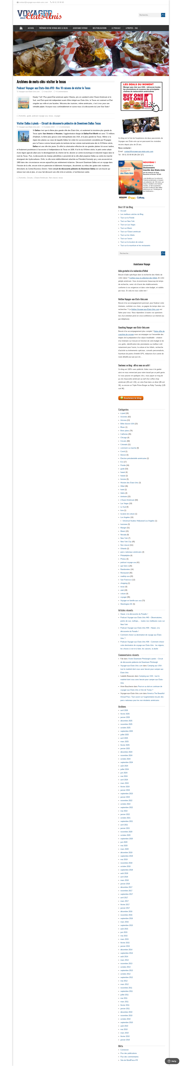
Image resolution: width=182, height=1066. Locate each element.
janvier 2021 (125, 828)
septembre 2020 (126, 839)
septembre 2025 (126, 731)
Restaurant (124, 573)
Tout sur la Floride (127, 218)
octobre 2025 (125, 728)
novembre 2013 (126, 963)
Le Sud (123, 507)
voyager (57, 116)
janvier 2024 (125, 790)
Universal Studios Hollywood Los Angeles (139, 521)
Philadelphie (125, 555)
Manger (123, 528)
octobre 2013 (125, 967)
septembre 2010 (126, 1022)
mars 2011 (124, 1002)
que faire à (124, 566)
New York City (125, 542)
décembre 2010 (126, 1012)
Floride (123, 465)
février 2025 (125, 745)
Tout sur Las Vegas (127, 225)
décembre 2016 (126, 911)
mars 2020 (124, 849)
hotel (122, 490)
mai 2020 (124, 846)
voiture (123, 594)
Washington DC (126, 604)
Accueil (31, 28)
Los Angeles (125, 517)
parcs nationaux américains (131, 552)
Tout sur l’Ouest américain (130, 232)
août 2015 (124, 929)
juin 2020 (123, 842)
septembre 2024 (126, 762)
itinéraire (123, 497)
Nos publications (99, 28)
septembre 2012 (126, 977)
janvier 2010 (125, 1040)
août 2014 (124, 957)
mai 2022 (124, 811)
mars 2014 (124, 960)
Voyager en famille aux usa (130, 601)
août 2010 (124, 1026)
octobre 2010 (125, 1019)
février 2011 (124, 1005)
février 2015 (125, 943)
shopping (123, 583)
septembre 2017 (126, 894)
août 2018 (124, 873)
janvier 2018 (125, 884)
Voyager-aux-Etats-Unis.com (29, 92)
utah (122, 590)
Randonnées (125, 569)
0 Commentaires (62, 92)
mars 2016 (124, 922)
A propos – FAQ (132, 28)
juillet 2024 (124, 769)
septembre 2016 (126, 918)
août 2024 (124, 766)
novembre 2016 (126, 915)
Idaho (122, 493)
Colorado (123, 444)
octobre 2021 (125, 818)
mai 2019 (124, 859)
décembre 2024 (126, 752)
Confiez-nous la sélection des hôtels (143, 278)
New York (124, 538)
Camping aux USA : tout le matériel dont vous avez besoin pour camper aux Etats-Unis (141, 669)
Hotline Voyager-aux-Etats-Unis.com (145, 309)
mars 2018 (124, 880)
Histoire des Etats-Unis (129, 483)
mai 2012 (124, 981)
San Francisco (126, 580)
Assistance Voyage (80, 28)
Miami (122, 531)
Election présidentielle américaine (133, 458)
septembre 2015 (126, 925)
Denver (123, 455)
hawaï (122, 472)
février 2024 (125, 787)
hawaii (122, 476)
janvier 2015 (125, 946)
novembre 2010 (126, 1016)
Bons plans (124, 431)
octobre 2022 (125, 804)
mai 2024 (124, 776)
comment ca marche (128, 448)
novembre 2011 (126, 988)
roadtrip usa (125, 576)
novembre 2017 (126, 891)
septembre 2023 (126, 794)
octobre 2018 (125, 866)
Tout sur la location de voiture (131, 242)
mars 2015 (124, 939)
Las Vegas (124, 503)
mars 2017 (124, 901)
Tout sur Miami (126, 228)
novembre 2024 (126, 755)
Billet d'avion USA (127, 424)
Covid (122, 451)
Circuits (30, 178)
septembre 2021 (126, 821)
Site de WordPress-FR (129, 1060)
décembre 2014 (126, 950)
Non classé (53, 178)
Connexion (124, 1050)
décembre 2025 (126, 721)
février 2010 (125, 1036)
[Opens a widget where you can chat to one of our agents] (172, 1061)
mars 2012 (124, 984)
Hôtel (122, 486)
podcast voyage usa (40, 116)
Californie (124, 434)
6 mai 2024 (48, 92)
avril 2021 (124, 825)
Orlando (123, 549)
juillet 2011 (124, 995)
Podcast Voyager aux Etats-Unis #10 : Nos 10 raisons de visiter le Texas (53, 88)
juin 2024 (123, 773)
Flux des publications (128, 1053)
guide (29, 116)
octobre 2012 (125, 974)
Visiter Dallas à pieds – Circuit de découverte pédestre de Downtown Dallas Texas (59, 123)
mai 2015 (124, 936)
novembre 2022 (126, 801)
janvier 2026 (125, 717)
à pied (122, 413)
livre (122, 510)
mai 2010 (124, 1029)
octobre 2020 (125, 835)
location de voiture (127, 514)
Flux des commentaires (129, 1057)
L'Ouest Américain (41, 178)
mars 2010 (124, 1033)
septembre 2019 (126, 856)
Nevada (123, 535)
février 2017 (125, 905)
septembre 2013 (126, 970)
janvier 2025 (125, 748)
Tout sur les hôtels (127, 235)
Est (121, 462)
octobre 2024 (125, 759)
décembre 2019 (126, 853)
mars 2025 (124, 742)
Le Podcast (116, 28)
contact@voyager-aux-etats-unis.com (138, 151)
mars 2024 (124, 783)
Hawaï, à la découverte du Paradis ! (134, 614)
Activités (22, 116)
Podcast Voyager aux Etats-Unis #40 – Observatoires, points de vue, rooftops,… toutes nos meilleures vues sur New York (142, 620)
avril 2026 (124, 710)
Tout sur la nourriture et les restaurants (135, 245)
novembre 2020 (126, 832)
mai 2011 (123, 998)
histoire (123, 479)
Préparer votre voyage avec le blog (53, 28)
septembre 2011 (126, 991)
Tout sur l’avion (126, 239)
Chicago (123, 438)
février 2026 (125, 714)
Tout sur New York (127, 221)
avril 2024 (124, 780)
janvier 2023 (125, 797)
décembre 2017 (126, 887)
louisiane (123, 524)
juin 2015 (123, 932)
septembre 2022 (126, 807)
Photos (123, 559)
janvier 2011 (125, 1009)
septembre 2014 (126, 953)
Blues (122, 427)
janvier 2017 (125, 908)
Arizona (123, 420)
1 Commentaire (64, 127)
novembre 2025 (126, 724)
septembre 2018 (126, 870)
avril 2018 (124, 877)
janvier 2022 (125, 814)
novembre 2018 (126, 863)
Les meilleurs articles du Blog (131, 214)
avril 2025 (124, 738)
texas (51, 116)
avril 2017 (124, 898)
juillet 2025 (124, 735)
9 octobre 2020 (49, 127)
